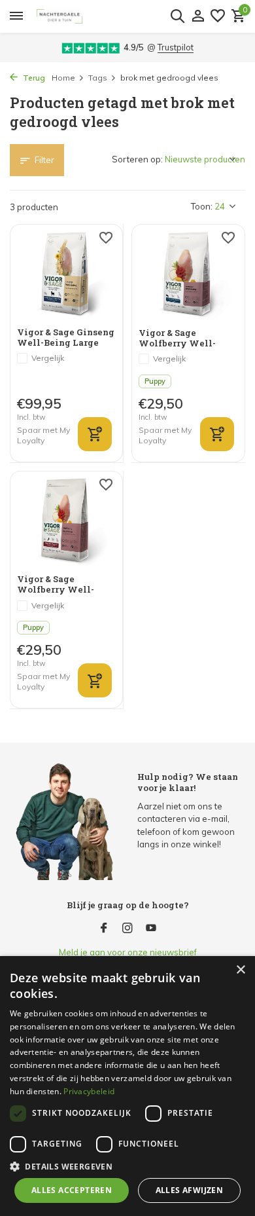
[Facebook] (104, 928)
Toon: (201, 206)
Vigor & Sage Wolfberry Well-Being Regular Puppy (65, 584)
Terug (33, 78)
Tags (97, 78)
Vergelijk (47, 358)
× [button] (240, 970)
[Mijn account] (198, 16)
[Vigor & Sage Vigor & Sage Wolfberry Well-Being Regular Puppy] (66, 522)
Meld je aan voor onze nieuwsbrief (128, 952)
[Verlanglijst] (218, 16)
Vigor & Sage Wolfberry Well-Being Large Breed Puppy (180, 338)
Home (63, 78)
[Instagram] (127, 928)
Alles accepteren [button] (71, 1190)
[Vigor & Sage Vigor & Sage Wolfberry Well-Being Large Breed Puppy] (188, 275)
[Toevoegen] (95, 434)
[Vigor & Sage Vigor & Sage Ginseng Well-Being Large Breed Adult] (66, 275)
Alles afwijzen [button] (190, 1190)
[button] (127, 1166)
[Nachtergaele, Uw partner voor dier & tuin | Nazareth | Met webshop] (112, 16)
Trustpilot (176, 47)
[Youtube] (151, 928)
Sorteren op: (137, 159)
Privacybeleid (88, 1091)
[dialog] (127, 1086)
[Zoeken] (177, 15)
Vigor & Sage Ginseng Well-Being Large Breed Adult (65, 337)
